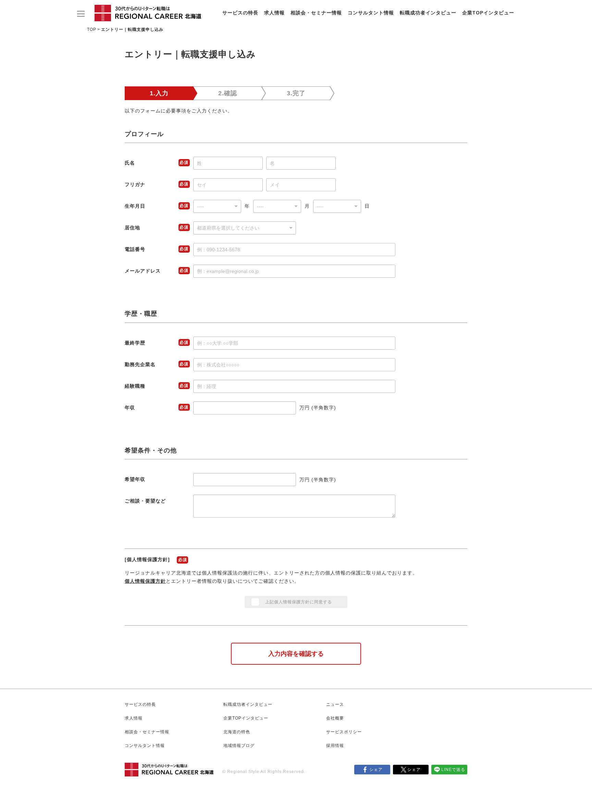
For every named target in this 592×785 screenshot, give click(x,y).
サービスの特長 (240, 12)
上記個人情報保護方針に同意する (298, 602)
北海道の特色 (236, 731)
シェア (376, 769)
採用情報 (335, 745)
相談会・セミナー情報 (316, 12)
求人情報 (274, 12)
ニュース (335, 704)
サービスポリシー (344, 731)
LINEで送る (453, 769)
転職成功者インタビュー (428, 12)
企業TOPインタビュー (488, 12)
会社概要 (335, 718)
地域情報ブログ (239, 745)
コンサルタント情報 (371, 12)
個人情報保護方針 (145, 581)
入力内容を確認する (296, 653)
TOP (91, 29)
